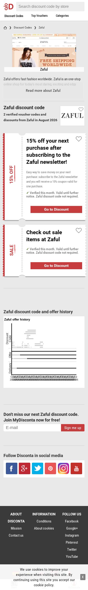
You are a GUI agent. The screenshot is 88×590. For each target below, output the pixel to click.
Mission (16, 528)
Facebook (72, 521)
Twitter (72, 549)
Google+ (72, 528)
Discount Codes (13, 16)
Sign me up (72, 427)
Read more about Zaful (43, 90)
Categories (62, 15)
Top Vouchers (39, 15)
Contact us (16, 535)
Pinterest (72, 542)
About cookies (44, 528)
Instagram (72, 535)
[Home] (5, 27)
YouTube (72, 556)
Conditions (44, 521)
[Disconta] (9, 6)
